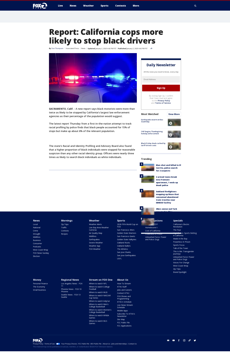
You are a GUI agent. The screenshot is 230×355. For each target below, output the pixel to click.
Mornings (66, 220)
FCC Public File (123, 322)
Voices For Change (181, 262)
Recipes (64, 234)
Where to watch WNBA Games (99, 316)
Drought (36, 234)
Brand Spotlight (179, 272)
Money (37, 279)
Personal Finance (40, 283)
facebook (179, 340)
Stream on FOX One (100, 279)
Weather (94, 220)
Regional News (70, 279)
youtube (173, 340)
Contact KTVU (123, 293)
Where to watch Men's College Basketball (98, 305)
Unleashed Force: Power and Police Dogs (155, 238)
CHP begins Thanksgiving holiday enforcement (152, 132)
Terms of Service (163, 103)
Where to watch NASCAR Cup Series (100, 296)
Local (35, 224)
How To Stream (124, 283)
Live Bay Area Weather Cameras (99, 228)
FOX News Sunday (41, 253)
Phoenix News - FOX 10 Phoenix (71, 290)
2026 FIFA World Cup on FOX (127, 225)
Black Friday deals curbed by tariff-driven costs (153, 144)
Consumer (37, 243)
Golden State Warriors (126, 233)
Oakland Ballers (124, 246)
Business (37, 240)
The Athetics (122, 249)
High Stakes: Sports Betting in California (185, 234)
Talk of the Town (180, 248)
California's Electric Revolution (181, 225)
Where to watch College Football (99, 287)
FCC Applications (124, 325)
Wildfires (36, 237)
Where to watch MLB (98, 292)
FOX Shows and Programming (124, 297)
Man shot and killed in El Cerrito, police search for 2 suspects (168, 168)
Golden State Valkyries (126, 239)
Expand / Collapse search (195, 6)
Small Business (39, 290)
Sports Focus (178, 245)
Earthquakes (94, 239)
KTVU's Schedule (124, 302)
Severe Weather (96, 242)
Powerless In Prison (153, 234)
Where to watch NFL (98, 283)
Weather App (94, 246)
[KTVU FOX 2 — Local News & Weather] (42, 6)
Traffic (64, 227)
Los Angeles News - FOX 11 (71, 284)
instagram (184, 340)
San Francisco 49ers (125, 230)
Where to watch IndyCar (99, 301)
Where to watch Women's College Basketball (100, 311)
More (136, 5)
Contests (65, 230)
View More (174, 114)
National (36, 227)
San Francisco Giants (126, 236)
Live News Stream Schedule (125, 306)
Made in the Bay (180, 238)
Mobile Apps (122, 310)
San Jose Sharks (124, 252)
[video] (174, 122)
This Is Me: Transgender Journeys (183, 252)
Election (36, 256)
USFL (119, 258)
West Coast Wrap (40, 250)
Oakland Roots (123, 242)
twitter (195, 340)
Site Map (121, 319)
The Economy (39, 286)
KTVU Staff (121, 286)
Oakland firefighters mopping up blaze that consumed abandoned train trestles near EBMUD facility (167, 197)
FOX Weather (94, 249)
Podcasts (37, 246)
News (83, 48)
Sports (121, 220)
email (168, 340)
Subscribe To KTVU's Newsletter (126, 315)
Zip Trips (65, 224)
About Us (122, 279)
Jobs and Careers (124, 290)
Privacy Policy (164, 100)
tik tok (189, 340)
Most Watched (149, 114)
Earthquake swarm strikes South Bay (152, 120)
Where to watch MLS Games (98, 322)
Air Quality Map (95, 233)
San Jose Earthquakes (126, 255)
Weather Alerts (95, 224)
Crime (35, 230)
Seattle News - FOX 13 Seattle (71, 295)
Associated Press (72, 48)
